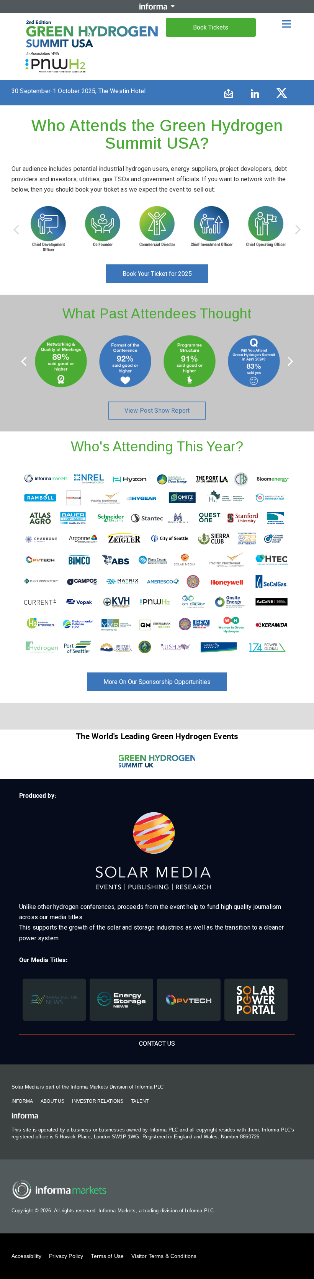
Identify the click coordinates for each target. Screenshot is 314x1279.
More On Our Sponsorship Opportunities (157, 681)
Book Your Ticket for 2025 (157, 273)
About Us (52, 1101)
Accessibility (26, 1256)
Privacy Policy (66, 1256)
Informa (22, 1101)
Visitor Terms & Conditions (163, 1256)
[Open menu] (286, 23)
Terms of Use (107, 1256)
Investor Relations (97, 1101)
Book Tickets (210, 27)
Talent (140, 1101)
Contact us (157, 1043)
